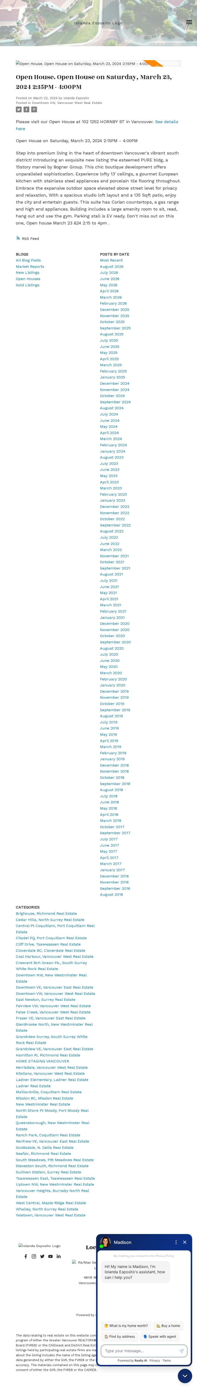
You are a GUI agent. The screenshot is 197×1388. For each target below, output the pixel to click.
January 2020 (112, 685)
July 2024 (109, 414)
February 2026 (113, 303)
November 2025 (114, 315)
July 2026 (109, 272)
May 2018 (108, 808)
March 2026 (111, 297)
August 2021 (111, 574)
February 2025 (113, 371)
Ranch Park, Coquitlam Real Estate (48, 1135)
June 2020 (110, 660)
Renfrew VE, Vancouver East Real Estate (52, 1141)
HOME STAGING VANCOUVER (42, 1061)
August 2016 (111, 894)
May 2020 (109, 666)
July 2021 (108, 580)
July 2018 (108, 796)
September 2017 (115, 833)
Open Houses (28, 278)
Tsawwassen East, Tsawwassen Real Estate (55, 1178)
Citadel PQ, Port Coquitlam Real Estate (51, 938)
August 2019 (111, 716)
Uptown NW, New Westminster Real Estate (55, 1184)
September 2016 (115, 888)
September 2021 (115, 568)
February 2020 (113, 679)
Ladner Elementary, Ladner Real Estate (52, 1079)
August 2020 (112, 648)
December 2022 (114, 506)
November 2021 (114, 556)
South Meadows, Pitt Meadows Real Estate (55, 1160)
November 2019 (114, 697)
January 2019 (112, 759)
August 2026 (111, 266)
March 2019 (110, 746)
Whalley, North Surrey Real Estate (47, 1209)
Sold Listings (27, 285)
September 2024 (115, 402)
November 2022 (114, 513)
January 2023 (112, 500)
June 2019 (109, 728)
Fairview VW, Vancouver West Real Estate (53, 1006)
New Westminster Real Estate (43, 1104)
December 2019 (114, 691)
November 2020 (114, 629)
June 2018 (109, 802)
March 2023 (111, 488)
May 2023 (108, 475)
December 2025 (114, 309)
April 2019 (109, 740)
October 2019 (112, 703)
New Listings (27, 272)
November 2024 (114, 389)
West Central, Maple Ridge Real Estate (51, 1203)
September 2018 (115, 783)
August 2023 (111, 457)
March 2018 (110, 820)
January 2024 (112, 451)
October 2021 (112, 562)
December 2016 (114, 876)
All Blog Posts (28, 260)
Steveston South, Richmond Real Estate (52, 1166)
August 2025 (111, 334)
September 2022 (115, 525)
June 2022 (109, 543)
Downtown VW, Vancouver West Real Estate (67, 103)
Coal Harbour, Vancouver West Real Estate (54, 956)
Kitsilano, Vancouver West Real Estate (50, 1073)
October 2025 (112, 322)
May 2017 (108, 851)
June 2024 (110, 420)
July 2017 (109, 839)
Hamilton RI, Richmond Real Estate (48, 1055)
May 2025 (108, 352)
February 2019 (113, 753)
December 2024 (114, 383)
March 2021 (110, 605)
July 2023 (109, 463)
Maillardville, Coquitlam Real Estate (49, 1092)
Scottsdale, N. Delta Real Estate (45, 1147)
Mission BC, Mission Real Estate (44, 1098)
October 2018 (112, 777)
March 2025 (111, 365)
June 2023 (109, 469)
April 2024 (109, 432)
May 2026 (108, 285)
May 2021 (108, 592)
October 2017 (112, 827)
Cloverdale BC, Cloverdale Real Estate (50, 950)
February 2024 (113, 445)
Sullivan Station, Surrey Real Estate (48, 1172)
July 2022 (109, 537)
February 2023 (113, 494)
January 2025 (112, 377)
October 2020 (112, 635)
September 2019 (115, 710)
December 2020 (114, 623)
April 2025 (109, 359)
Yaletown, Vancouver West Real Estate (51, 1215)
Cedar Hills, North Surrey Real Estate (50, 919)
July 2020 (109, 654)
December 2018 (114, 765)
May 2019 (108, 734)
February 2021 (113, 611)
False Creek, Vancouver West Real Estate (53, 1012)
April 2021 (109, 599)
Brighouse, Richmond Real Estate (46, 913)
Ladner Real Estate (33, 1086)
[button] (26, 1256)
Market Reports (30, 266)
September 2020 (115, 642)
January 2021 (112, 617)
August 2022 (111, 531)
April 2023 (109, 482)
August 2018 (111, 789)
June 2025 (109, 346)
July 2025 (109, 340)
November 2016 (114, 882)
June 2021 (109, 586)
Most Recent (111, 260)
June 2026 (109, 278)
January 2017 (112, 870)
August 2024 (112, 408)
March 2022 (111, 549)
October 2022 (112, 519)
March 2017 (111, 863)
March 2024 (111, 438)
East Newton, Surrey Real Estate (45, 999)
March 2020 (111, 673)
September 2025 (115, 328)
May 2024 (109, 426)
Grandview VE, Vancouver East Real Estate (54, 1049)
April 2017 (109, 857)
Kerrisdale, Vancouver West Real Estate (52, 1067)
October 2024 (112, 395)
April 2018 (109, 814)
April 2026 (109, 291)
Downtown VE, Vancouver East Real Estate (54, 987)
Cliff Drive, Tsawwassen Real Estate (48, 944)
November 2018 (114, 771)
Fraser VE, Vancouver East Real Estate (51, 1018)
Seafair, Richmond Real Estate (43, 1153)
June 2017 (109, 845)
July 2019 (108, 722)
